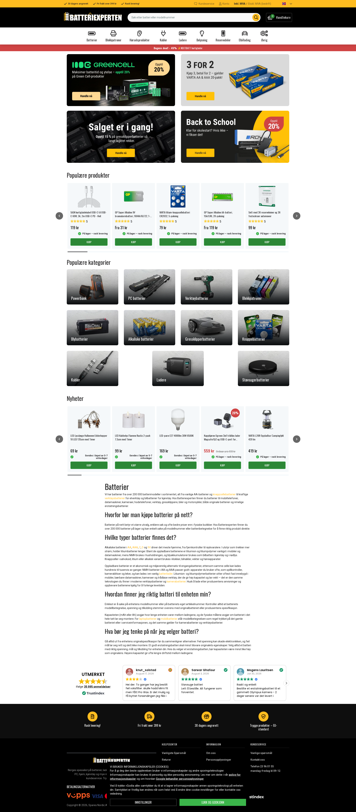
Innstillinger (143, 802)
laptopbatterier (148, 618)
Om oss (211, 753)
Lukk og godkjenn (213, 802)
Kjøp (89, 242)
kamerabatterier (176, 581)
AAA (135, 547)
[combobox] (194, 17)
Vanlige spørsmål (261, 753)
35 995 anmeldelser (97, 687)
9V (149, 547)
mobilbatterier (169, 618)
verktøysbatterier (115, 498)
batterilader (166, 573)
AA (129, 547)
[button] (284, 3)
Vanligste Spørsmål (174, 753)
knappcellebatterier (224, 494)
